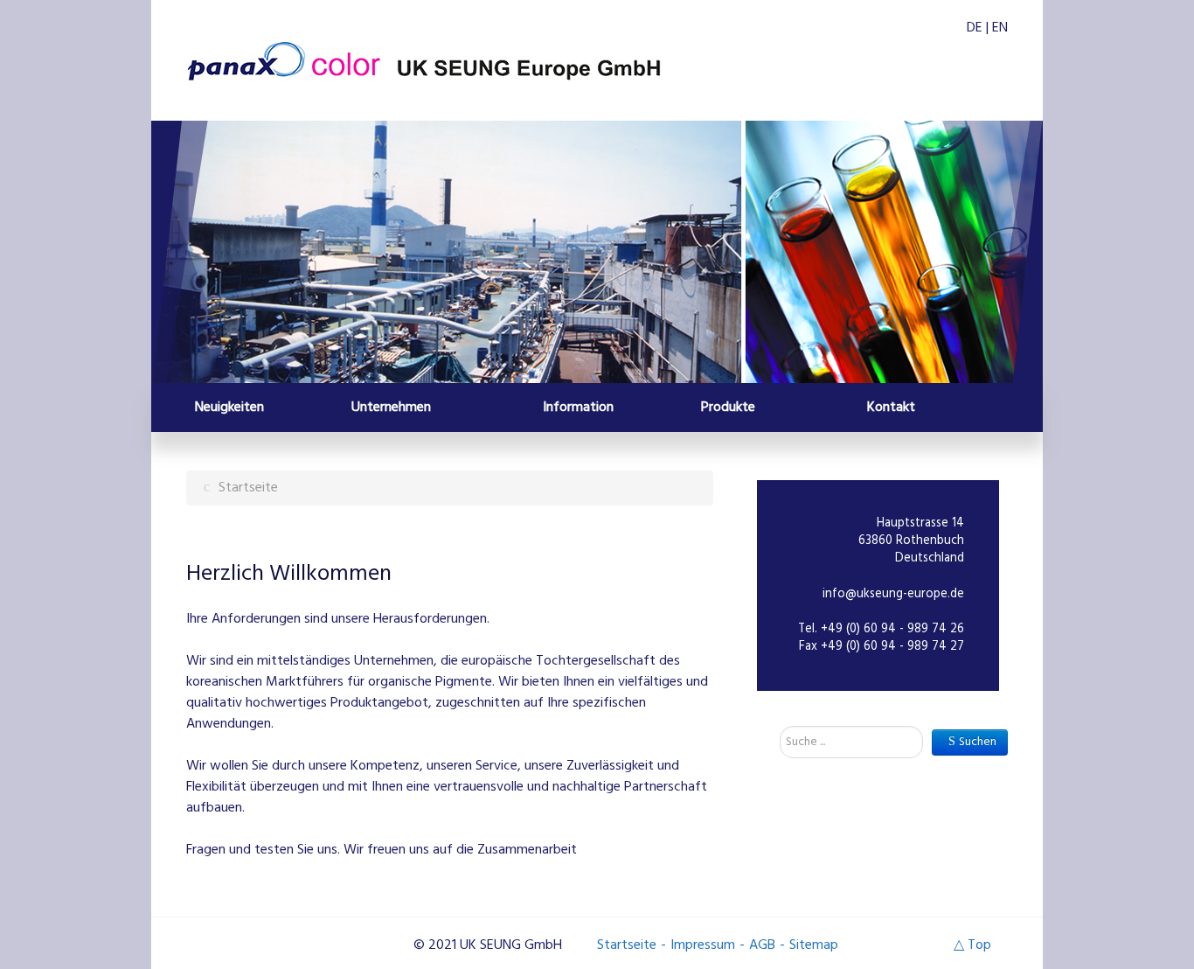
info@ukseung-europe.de (893, 594)
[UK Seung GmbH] (423, 63)
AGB (762, 945)
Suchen (977, 742)
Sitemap (813, 945)
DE (976, 28)
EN (1000, 28)
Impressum (702, 945)
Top (979, 945)
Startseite (626, 945)
